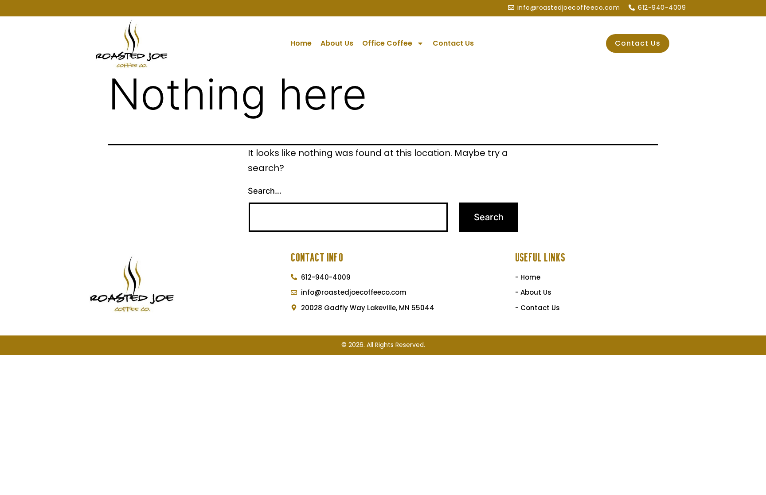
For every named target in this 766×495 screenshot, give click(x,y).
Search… (264, 190)
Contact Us (453, 43)
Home (301, 43)
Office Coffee (387, 43)
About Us (336, 43)
